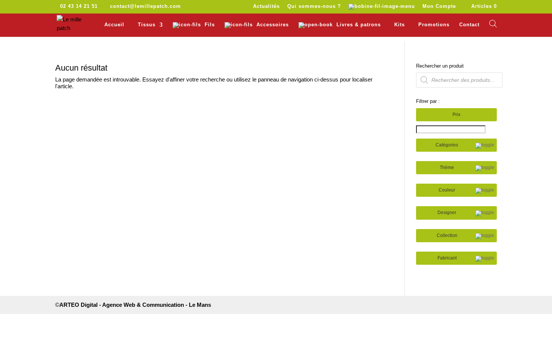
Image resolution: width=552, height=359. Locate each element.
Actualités (266, 6)
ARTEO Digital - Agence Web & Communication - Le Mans (135, 305)
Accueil (114, 24)
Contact (469, 24)
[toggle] (484, 146)
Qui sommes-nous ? (314, 6)
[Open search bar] (493, 23)
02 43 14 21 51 (79, 6)
